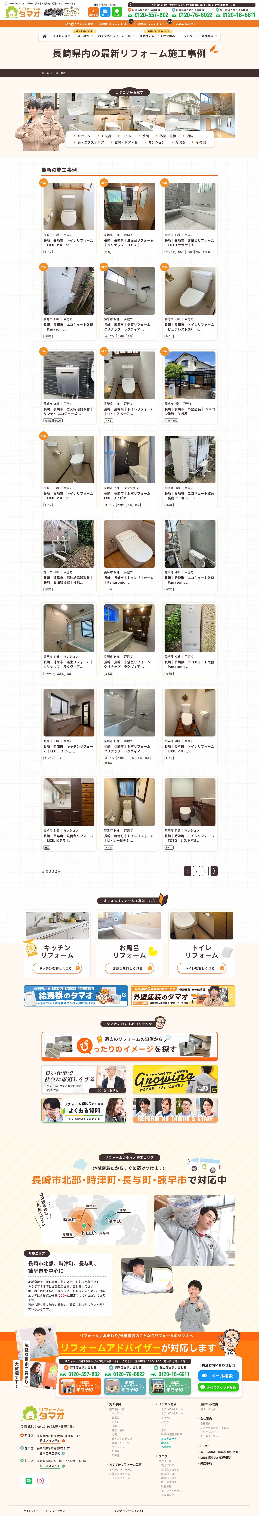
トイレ (127, 136)
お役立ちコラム (170, 1469)
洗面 (145, 136)
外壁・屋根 (168, 136)
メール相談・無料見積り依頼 (219, 1452)
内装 (190, 136)
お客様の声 (167, 1494)
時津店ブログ (169, 1473)
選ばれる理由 (208, 1409)
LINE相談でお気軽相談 (215, 1457)
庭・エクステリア (91, 142)
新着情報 (166, 1486)
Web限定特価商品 (171, 1434)
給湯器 (180, 142)
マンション (156, 142)
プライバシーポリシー (55, 1510)
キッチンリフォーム (120, 1469)
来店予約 (206, 1463)
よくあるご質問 (209, 1436)
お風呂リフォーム (119, 1473)
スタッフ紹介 (208, 1431)
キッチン (84, 136)
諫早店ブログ (169, 1477)
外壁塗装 (166, 1447)
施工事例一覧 (117, 1409)
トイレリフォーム (119, 1477)
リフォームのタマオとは (214, 1427)
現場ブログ (167, 1465)
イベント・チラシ (171, 1490)
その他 (201, 142)
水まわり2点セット (172, 1413)
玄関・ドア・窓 (126, 142)
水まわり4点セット (172, 1409)
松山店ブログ (169, 1482)
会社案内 (205, 1423)
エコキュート (169, 1438)
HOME (204, 1446)
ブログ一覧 (165, 1461)
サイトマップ (31, 1510)
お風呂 (106, 136)
